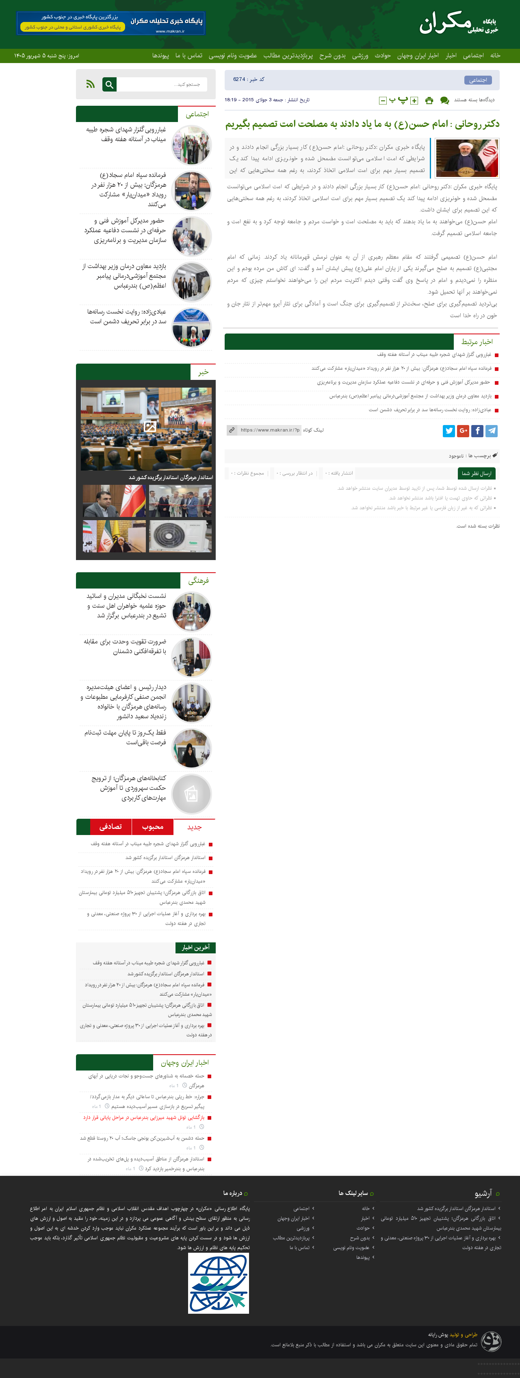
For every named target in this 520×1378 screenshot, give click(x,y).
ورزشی (360, 55)
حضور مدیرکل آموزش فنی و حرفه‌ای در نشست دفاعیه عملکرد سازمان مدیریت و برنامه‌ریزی (404, 382)
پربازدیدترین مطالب (288, 55)
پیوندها (160, 55)
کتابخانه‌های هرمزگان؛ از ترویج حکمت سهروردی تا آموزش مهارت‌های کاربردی (128, 788)
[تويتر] (449, 431)
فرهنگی (198, 581)
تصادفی (111, 827)
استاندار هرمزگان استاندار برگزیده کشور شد (170, 477)
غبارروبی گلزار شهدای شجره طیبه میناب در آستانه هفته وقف (434, 354)
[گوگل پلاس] (463, 431)
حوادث (383, 55)
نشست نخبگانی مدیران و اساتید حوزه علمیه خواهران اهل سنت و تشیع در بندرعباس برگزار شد (126, 606)
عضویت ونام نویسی (233, 55)
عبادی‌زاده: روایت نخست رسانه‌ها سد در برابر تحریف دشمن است (430, 410)
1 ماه (174, 1086)
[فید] (90, 83)
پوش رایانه (438, 1335)
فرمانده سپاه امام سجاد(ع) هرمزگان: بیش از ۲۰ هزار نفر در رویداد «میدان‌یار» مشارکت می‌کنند (402, 368)
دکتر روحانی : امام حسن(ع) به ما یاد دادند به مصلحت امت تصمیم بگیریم (362, 124)
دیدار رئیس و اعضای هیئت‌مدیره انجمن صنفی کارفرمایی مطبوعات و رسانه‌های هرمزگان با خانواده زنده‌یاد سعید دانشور (123, 702)
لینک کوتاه (313, 430)
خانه (495, 55)
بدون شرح (332, 55)
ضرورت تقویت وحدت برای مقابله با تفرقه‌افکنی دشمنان (125, 646)
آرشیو (483, 1193)
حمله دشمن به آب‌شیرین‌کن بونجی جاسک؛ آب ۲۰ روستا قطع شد (142, 1138)
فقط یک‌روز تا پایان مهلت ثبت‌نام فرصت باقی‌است (125, 737)
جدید (194, 827)
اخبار (451, 55)
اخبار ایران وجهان (418, 55)
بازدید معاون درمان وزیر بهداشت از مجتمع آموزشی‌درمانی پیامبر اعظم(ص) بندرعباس (410, 396)
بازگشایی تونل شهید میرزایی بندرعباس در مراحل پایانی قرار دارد (143, 1117)
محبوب (152, 827)
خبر (203, 372)
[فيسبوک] (477, 431)
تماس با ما (189, 55)
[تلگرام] (491, 431)
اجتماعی (473, 55)
